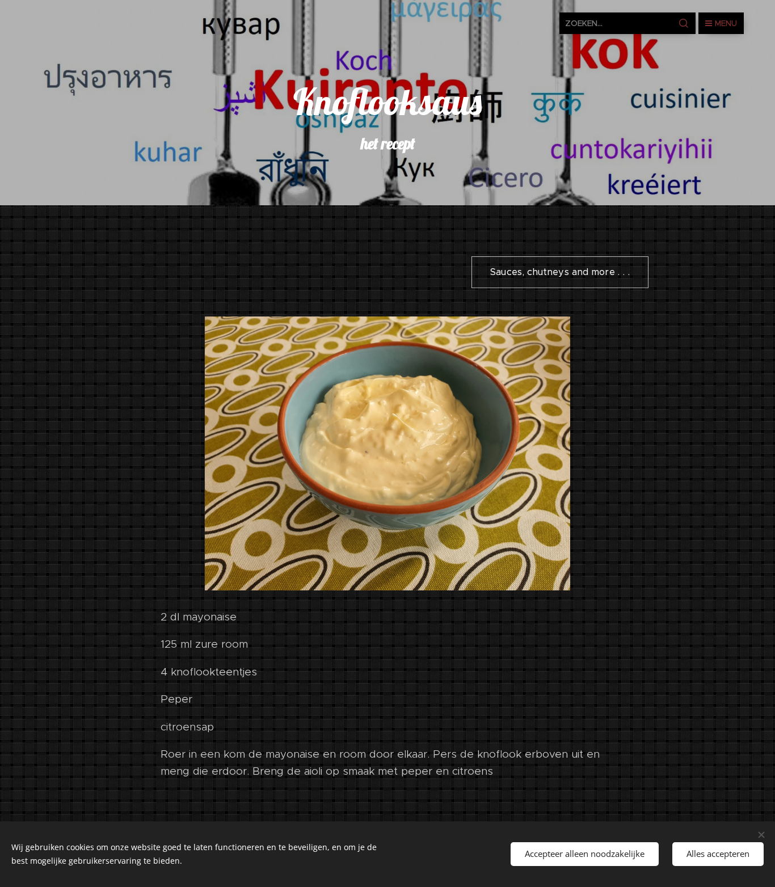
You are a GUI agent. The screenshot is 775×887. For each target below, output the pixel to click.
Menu (726, 23)
